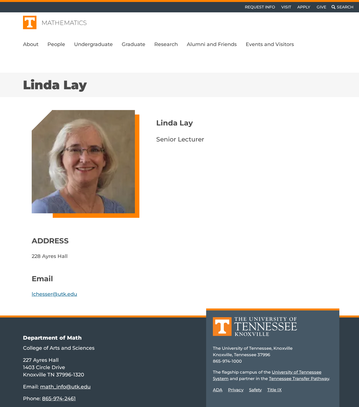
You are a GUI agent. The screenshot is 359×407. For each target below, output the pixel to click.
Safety (255, 389)
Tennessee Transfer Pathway (299, 378)
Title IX (274, 389)
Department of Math (52, 337)
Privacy (235, 389)
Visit (286, 7)
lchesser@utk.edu (54, 294)
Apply (303, 7)
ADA (217, 389)
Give (321, 7)
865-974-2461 (59, 398)
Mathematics (64, 23)
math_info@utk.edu (65, 387)
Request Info (260, 7)
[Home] (255, 330)
